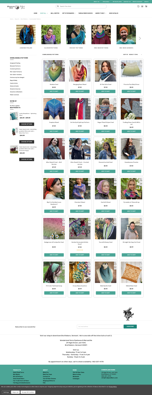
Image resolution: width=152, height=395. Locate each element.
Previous (12, 37)
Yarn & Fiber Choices (85, 13)
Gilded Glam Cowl (131, 286)
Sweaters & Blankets (16, 91)
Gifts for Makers (68, 13)
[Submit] (58, 6)
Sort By (125, 54)
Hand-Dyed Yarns (18, 372)
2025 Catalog (113, 13)
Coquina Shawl (54, 122)
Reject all (15, 392)
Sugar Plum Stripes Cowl (106, 122)
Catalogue (76, 378)
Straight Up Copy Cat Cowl (131, 242)
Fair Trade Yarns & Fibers (21, 381)
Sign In (146, 1)
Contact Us (127, 1)
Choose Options (26, 124)
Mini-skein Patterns (16, 71)
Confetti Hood (105, 202)
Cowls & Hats (14, 83)
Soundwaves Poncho (131, 162)
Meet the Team (47, 374)
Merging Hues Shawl (79, 84)
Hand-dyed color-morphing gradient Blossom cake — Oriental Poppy (28, 148)
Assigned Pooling (15, 63)
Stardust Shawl (80, 202)
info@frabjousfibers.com (110, 378)
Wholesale (106, 1)
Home (35, 13)
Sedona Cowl (54, 84)
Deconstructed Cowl (106, 162)
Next (140, 37)
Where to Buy (100, 13)
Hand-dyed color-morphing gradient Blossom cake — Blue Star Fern (28, 131)
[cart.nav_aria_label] (146, 6)
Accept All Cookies (28, 392)
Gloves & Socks (14, 86)
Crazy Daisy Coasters (80, 286)
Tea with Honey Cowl (105, 242)
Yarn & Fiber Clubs (78, 372)
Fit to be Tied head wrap (54, 286)
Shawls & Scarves (15, 89)
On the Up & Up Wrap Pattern (79, 122)
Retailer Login (117, 1)
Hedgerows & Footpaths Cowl (54, 242)
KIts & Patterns (18, 376)
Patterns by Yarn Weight (17, 77)
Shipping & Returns (49, 381)
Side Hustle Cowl (105, 286)
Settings (6, 392)
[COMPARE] (63, 64)
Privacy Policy (113, 386)
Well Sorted (55, 13)
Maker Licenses (14, 94)
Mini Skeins (16, 374)
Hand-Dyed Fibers (18, 378)
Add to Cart (54, 91)
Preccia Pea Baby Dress (131, 84)
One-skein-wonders (16, 74)
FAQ (44, 383)
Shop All (43, 13)
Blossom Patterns (15, 66)
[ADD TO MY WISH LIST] (17, 116)
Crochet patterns (15, 69)
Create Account (137, 1)
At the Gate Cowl (105, 84)
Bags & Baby (13, 80)
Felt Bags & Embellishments (21, 383)
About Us (96, 1)
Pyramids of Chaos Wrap (132, 202)
